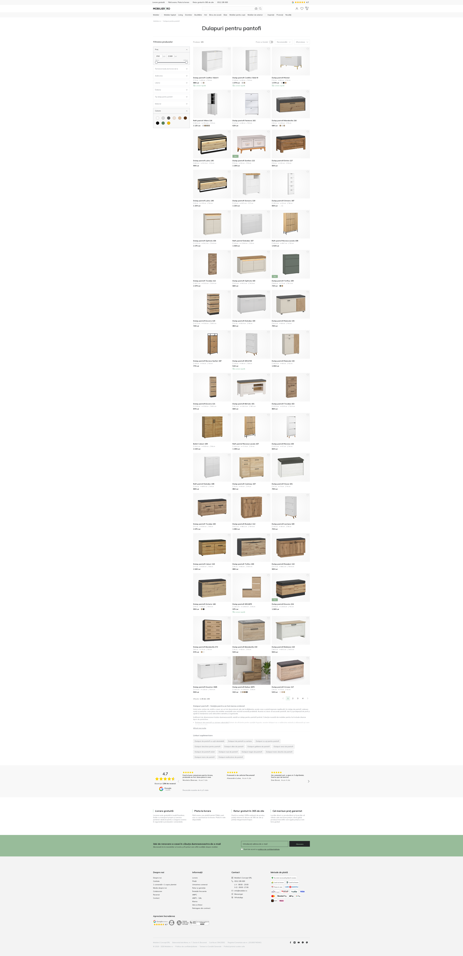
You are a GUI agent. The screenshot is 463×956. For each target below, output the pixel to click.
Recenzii (156, 895)
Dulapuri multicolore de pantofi (231, 757)
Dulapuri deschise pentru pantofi (207, 746)
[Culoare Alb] (157, 118)
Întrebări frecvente (199, 891)
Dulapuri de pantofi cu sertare (240, 741)
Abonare (299, 844)
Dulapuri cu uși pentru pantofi (267, 741)
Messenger (238, 894)
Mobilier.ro (157, 21)
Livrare (195, 878)
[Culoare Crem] (174, 118)
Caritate (156, 881)
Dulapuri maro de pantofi (204, 757)
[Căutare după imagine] (256, 9)
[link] (283, 698)
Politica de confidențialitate (186, 946)
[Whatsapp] (308, 942)
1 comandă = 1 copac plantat (164, 884)
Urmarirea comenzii (200, 884)
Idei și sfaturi (197, 905)
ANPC (194, 895)
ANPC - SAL (197, 898)
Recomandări (282, 42)
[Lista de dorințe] (302, 8)
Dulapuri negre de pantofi (252, 752)
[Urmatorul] (308, 698)
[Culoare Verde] (163, 123)
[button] (296, 8)
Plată (194, 881)
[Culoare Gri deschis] (163, 118)
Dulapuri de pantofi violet (205, 752)
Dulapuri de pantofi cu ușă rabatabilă (209, 741)
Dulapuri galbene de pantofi (259, 746)
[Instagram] (295, 942)
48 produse (300, 42)
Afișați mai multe (199, 728)
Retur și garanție (198, 888)
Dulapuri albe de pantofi (233, 746)
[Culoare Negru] (157, 123)
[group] (199, 779)
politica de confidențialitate (269, 849)
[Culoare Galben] (169, 123)
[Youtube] (300, 942)
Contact (156, 898)
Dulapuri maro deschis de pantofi (279, 752)
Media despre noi (160, 888)
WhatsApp (238, 897)
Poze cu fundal (262, 42)
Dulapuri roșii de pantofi (228, 752)
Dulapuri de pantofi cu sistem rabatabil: (212, 722)
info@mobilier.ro (240, 891)
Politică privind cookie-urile (234, 946)
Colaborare (157, 891)
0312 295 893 (239, 881)
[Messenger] (304, 942)
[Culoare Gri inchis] (169, 118)
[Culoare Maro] (185, 118)
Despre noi (157, 878)
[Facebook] (291, 942)
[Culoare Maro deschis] (180, 118)
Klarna (194, 901)
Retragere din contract (201, 908)
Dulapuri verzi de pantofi (283, 746)
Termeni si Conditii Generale (210, 946)
